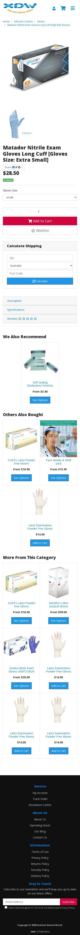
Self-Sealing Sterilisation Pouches (40, 384)
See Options (40, 400)
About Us (40, 819)
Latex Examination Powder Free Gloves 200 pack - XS (40, 528)
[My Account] (54, 8)
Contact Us (40, 837)
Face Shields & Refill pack (58, 461)
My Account (40, 793)
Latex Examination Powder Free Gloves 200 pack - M (58, 736)
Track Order (40, 799)
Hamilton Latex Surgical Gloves (58, 604)
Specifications (15, 310)
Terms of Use (40, 852)
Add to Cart (42, 221)
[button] (40, 230)
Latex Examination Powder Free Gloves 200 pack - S (58, 671)
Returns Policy (40, 864)
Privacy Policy (40, 858)
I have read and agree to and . (41, 907)
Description (14, 301)
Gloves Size (10, 190)
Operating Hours (40, 825)
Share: (8, 167)
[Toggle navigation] (72, 8)
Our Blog (40, 831)
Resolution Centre (40, 805)
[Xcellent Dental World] (20, 8)
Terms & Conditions (44, 907)
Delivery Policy (40, 876)
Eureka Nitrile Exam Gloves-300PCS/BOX (21, 669)
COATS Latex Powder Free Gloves (21, 461)
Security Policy (40, 870)
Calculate (41, 281)
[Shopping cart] (63, 8)
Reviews (12, 318)
